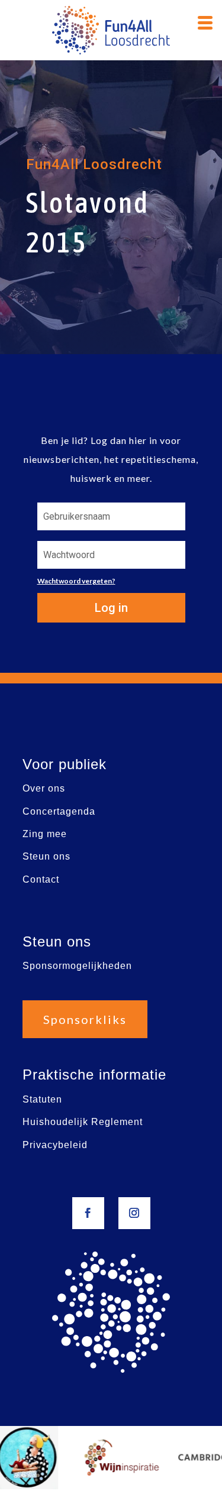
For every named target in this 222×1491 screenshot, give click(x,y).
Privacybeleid (55, 1145)
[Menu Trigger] (205, 21)
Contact (40, 879)
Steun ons (46, 856)
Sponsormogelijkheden (77, 966)
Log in (111, 608)
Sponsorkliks (85, 1019)
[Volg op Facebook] (88, 1213)
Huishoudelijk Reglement (82, 1122)
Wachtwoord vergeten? (76, 580)
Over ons (43, 788)
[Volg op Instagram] (134, 1213)
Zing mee (44, 834)
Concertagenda (58, 811)
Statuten (42, 1099)
